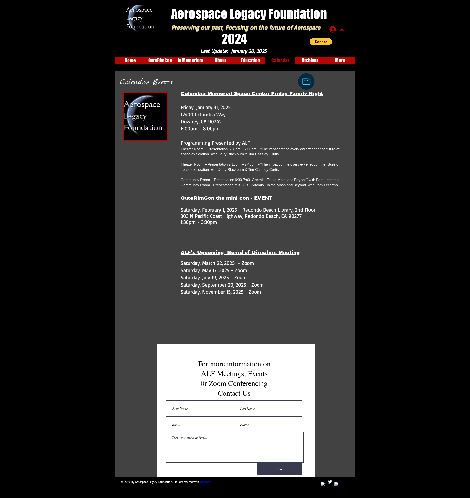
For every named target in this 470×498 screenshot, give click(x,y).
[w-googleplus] (336, 484)
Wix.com (205, 482)
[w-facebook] (323, 484)
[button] (321, 41)
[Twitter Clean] (330, 481)
